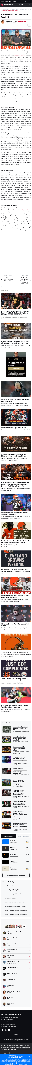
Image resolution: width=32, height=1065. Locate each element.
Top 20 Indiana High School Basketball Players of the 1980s (20, 728)
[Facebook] (17, 5)
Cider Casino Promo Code (9, 1022)
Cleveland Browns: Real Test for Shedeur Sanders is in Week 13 (14, 513)
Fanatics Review (13, 862)
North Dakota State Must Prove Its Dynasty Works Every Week (19, 738)
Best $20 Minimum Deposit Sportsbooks (16, 914)
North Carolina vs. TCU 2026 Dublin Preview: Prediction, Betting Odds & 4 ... (20, 759)
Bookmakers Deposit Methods (13, 894)
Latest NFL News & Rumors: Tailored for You (21, 9)
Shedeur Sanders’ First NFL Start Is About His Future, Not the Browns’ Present (15, 541)
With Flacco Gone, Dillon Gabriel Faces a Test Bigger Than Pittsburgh (14, 706)
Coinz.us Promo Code (8, 1019)
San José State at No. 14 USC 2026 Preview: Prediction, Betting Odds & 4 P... (20, 814)
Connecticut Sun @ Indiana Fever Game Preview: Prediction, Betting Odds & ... (20, 825)
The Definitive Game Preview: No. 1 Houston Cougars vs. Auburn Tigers (25, 280)
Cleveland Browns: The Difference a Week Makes (15, 625)
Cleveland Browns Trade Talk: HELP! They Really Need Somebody (15, 596)
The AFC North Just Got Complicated (13, 679)
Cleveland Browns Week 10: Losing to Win (15, 569)
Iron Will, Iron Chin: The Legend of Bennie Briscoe (7, 279)
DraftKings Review (14, 856)
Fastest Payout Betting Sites (12, 890)
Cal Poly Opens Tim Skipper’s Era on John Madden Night (18, 781)
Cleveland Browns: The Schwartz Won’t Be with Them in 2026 (15, 400)
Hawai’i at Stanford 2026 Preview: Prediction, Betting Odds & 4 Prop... (19, 803)
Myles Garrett (26, 210)
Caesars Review (13, 869)
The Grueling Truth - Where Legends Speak (10, 8)
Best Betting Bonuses (10, 898)
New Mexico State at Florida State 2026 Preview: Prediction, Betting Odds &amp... (18, 792)
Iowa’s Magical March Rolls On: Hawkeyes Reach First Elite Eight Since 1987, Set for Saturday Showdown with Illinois (15, 313)
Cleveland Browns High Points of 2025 (13, 428)
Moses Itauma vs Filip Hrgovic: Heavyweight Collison (19, 748)
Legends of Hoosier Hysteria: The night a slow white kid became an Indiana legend (20, 771)
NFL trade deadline (19, 55)
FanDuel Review (13, 842)
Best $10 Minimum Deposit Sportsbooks (16, 910)
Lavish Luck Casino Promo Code (10, 1017)
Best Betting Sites (9, 886)
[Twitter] (20, 5)
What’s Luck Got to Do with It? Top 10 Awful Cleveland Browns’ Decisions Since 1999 (15, 342)
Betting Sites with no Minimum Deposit (15, 902)
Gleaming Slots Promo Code (9, 1026)
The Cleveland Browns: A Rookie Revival (14, 652)
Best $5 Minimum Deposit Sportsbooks (15, 906)
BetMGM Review (14, 849)
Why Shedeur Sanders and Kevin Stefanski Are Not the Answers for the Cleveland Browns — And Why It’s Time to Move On (15, 484)
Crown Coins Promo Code (9, 1024)
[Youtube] (22, 5)
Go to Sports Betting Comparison (16, 875)
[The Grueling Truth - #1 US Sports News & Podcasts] (7, 5)
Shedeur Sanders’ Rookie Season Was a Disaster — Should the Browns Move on (14, 455)
